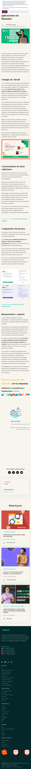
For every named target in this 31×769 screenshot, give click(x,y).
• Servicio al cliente (5, 711)
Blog (2, 727)
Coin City (3, 700)
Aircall (3, 83)
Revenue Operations (5, 672)
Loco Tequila (4, 692)
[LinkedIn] (2, 662)
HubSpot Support (5, 683)
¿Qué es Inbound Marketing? (7, 729)
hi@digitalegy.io (5, 646)
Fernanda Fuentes (11, 24)
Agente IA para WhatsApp (7, 670)
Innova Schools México (6, 691)
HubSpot (3, 706)
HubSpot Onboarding (6, 679)
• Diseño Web (4, 713)
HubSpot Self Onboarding (7, 681)
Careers (3, 742)
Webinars (3, 734)
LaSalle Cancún (4, 698)
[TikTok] (11, 662)
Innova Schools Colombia (7, 694)
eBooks (3, 732)
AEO (2, 668)
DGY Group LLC (23, 763)
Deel (2, 721)
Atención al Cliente (5, 746)
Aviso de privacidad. (17, 766)
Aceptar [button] (4, 11)
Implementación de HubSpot (7, 677)
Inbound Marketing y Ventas (9, 531)
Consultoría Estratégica (6, 685)
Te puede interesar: (6, 304)
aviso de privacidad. (9, 5)
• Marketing (3, 708)
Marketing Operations (6, 673)
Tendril (2, 719)
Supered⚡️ (3, 717)
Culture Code (4, 744)
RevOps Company (5, 740)
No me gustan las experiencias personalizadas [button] (19, 11)
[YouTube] (5, 662)
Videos (2, 730)
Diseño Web (6, 606)
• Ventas (3, 710)
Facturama (3, 696)
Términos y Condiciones (6, 766)
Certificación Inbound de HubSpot (17, 606)
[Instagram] (8, 662)
